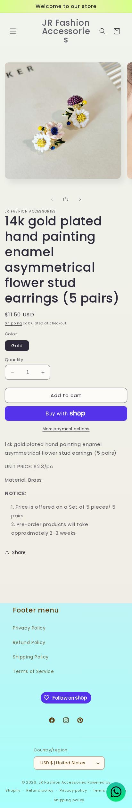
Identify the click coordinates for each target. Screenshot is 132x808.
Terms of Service (33, 671)
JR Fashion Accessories (62, 782)
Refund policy (40, 790)
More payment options (66, 428)
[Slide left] (52, 199)
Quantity (14, 360)
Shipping (13, 323)
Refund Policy (29, 642)
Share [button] (19, 552)
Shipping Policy (31, 657)
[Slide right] (80, 199)
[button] (13, 31)
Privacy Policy (29, 628)
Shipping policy (69, 800)
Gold (17, 345)
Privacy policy (73, 790)
